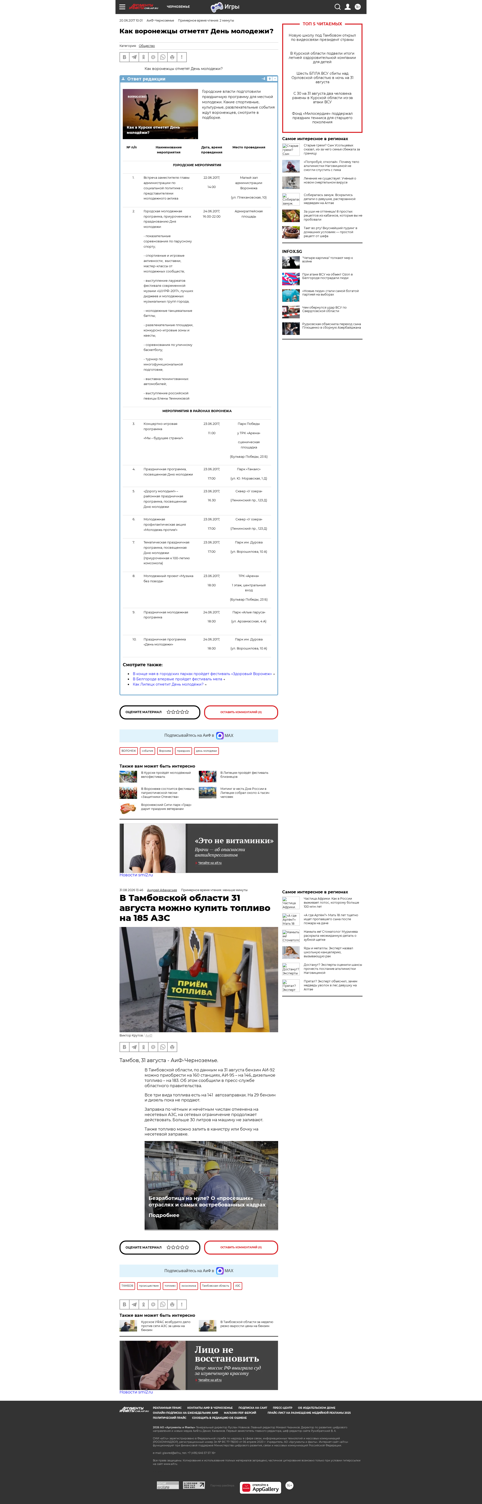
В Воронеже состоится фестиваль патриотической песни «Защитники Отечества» (168, 793)
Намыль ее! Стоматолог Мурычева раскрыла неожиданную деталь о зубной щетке (331, 936)
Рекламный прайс (167, 1407)
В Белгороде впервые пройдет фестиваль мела (177, 679)
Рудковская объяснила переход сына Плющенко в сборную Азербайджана (331, 325)
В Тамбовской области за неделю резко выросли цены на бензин (246, 1324)
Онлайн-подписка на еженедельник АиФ (185, 1413)
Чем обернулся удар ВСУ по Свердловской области (324, 309)
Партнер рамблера (222, 1485)
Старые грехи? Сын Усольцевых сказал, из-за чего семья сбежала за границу (332, 149)
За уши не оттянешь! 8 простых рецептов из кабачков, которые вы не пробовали (333, 215)
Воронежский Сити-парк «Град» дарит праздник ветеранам (166, 807)
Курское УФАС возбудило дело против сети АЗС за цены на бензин (166, 1326)
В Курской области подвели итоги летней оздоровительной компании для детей (322, 57)
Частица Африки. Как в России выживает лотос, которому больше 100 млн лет (331, 902)
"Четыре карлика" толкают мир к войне (327, 259)
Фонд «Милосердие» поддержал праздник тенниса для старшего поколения (322, 118)
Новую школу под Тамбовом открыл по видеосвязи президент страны (322, 37)
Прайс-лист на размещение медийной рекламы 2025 (309, 1413)
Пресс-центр (282, 1407)
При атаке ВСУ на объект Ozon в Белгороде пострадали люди (327, 276)
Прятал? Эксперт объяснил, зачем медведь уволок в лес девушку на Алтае (330, 985)
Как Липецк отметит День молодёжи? (168, 684)
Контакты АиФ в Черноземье (210, 1407)
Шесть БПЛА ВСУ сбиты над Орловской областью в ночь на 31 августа (322, 77)
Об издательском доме (316, 1407)
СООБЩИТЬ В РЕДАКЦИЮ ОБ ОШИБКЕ (219, 1418)
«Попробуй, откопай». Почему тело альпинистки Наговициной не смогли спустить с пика (331, 166)
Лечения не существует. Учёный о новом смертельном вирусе (330, 180)
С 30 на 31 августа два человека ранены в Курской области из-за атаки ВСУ (322, 97)
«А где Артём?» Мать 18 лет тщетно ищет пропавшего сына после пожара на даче (331, 919)
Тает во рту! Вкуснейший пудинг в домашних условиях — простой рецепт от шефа (330, 232)
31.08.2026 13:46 (131, 890)
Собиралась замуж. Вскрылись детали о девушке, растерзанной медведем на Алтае (329, 199)
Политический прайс (169, 1418)
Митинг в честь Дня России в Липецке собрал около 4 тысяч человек (244, 793)
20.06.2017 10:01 (131, 20)
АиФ (148, 1035)
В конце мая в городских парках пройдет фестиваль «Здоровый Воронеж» (202, 674)
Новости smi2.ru (136, 875)
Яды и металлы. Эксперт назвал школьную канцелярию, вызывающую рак (328, 952)
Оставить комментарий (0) (241, 712)
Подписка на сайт (252, 1407)
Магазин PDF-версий (240, 1413)
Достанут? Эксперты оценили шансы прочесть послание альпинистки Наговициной (333, 969)
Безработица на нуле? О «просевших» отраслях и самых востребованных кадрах (207, 1201)
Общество (147, 46)
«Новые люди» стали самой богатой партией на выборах (330, 292)
